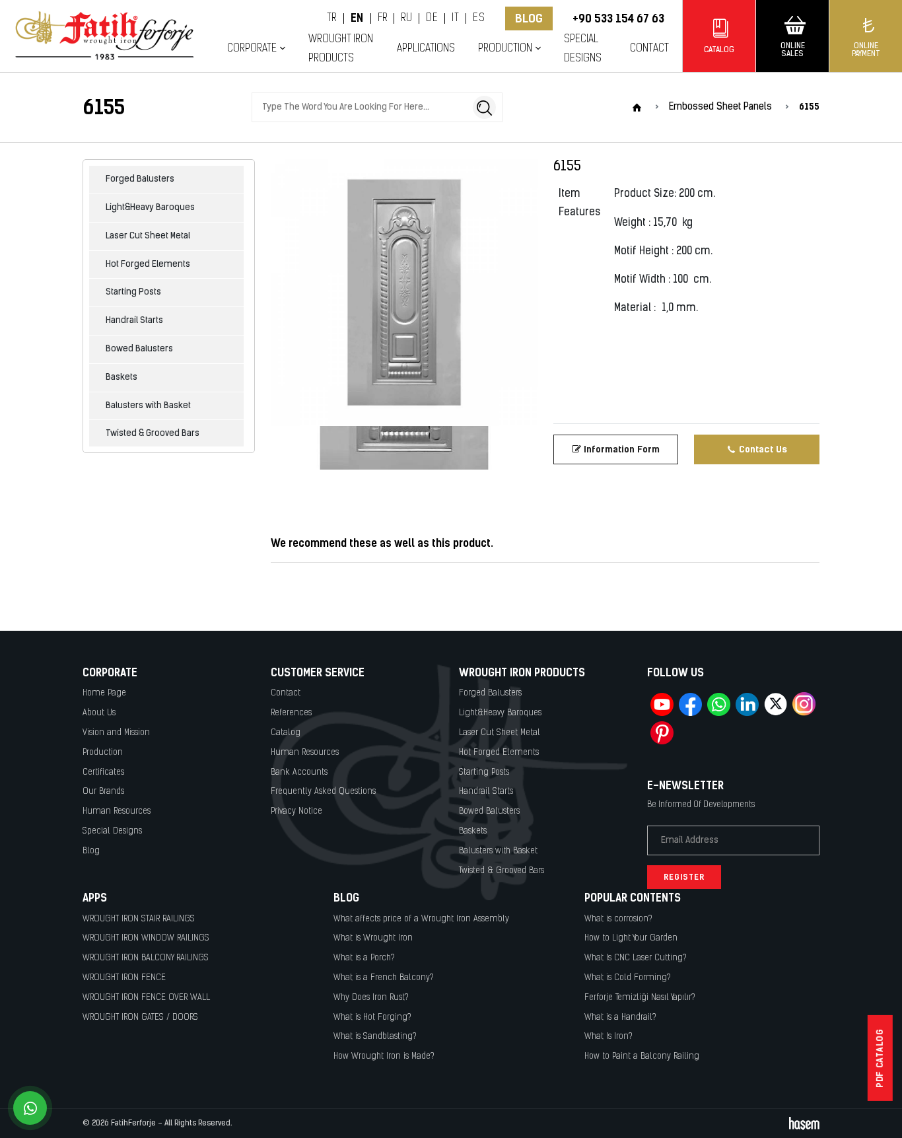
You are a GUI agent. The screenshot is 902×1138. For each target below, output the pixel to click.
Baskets (121, 377)
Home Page (104, 693)
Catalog (285, 733)
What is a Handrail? (620, 1017)
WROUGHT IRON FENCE (124, 978)
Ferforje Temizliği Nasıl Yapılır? (639, 998)
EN (357, 18)
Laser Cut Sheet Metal (148, 236)
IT (455, 18)
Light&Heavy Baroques (150, 207)
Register (684, 877)
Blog (529, 18)
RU (406, 18)
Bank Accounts (299, 772)
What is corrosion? (618, 919)
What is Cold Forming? (627, 978)
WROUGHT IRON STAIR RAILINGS (139, 919)
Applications (426, 48)
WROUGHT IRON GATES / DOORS (140, 1017)
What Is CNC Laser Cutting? (635, 958)
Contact (649, 48)
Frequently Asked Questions (323, 792)
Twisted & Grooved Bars (152, 433)
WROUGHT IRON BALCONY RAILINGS (146, 958)
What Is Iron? (608, 1037)
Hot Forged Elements (148, 264)
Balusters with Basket (148, 406)
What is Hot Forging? (372, 1017)
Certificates (103, 772)
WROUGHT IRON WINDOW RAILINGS (146, 938)
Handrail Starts (134, 320)
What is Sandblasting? (375, 1037)
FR (383, 18)
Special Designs (583, 49)
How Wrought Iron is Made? (383, 1056)
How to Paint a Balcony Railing (641, 1056)
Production (103, 753)
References (291, 713)
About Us (99, 713)
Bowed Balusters (139, 349)
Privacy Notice (296, 811)
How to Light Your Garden (630, 938)
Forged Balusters (140, 179)
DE (432, 18)
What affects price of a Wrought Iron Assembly (421, 919)
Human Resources (117, 811)
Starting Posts (133, 292)
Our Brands (103, 792)
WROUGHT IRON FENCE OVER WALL (146, 998)
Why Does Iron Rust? (371, 998)
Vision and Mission (116, 733)
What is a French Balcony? (383, 978)
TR (332, 18)
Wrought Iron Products (340, 49)
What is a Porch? (364, 958)
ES (479, 18)
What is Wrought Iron (373, 938)
